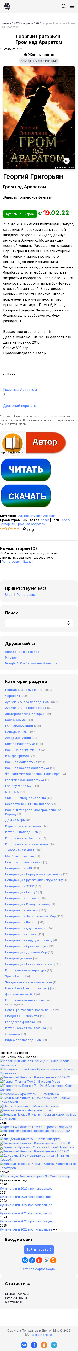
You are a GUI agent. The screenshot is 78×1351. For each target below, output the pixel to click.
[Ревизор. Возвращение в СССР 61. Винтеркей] (34, 1151)
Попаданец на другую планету (28, 940)
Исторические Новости (23, 838)
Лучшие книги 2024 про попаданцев (26, 1221)
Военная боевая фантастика (27, 768)
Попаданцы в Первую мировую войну (33, 874)
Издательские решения (23, 826)
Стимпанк (12, 1034)
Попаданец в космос (21, 934)
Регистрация (11, 561)
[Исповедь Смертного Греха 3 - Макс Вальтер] (35, 1176)
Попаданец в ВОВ (18, 868)
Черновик (12, 696)
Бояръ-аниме (15, 720)
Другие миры (15, 820)
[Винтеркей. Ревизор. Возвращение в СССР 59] (35, 1131)
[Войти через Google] (46, 1260)
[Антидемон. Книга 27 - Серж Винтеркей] (30, 1139)
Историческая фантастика (25, 1028)
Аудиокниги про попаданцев (27, 702)
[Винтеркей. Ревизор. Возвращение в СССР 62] (35, 1077)
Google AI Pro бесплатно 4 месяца (31, 663)
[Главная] (7, 6)
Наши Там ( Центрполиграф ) (27, 988)
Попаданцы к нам (18, 958)
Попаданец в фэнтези (21, 910)
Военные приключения (22, 750)
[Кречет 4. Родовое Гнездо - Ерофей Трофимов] (36, 1127)
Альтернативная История (39, 61)
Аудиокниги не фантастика (25, 707)
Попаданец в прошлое (22, 651)
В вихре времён (17, 756)
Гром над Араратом (31, 524)
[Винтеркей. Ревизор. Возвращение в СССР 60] (35, 1143)
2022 (17, 23)
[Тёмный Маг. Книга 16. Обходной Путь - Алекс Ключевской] (39, 1102)
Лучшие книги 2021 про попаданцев (26, 1196)
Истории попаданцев (21, 832)
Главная (5, 23)
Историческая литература (25, 970)
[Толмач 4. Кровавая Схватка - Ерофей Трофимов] (37, 1147)
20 (37, 23)
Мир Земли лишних (20, 856)
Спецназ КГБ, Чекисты (22, 1016)
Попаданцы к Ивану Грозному (28, 904)
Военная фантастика (21, 762)
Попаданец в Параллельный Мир (30, 916)
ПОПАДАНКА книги (19, 726)
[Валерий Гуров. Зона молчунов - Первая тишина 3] (30, 1081)
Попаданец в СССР (19, 886)
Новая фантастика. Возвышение (29, 1010)
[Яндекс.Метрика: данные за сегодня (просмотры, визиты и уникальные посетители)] (39, 1335)
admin (45, 520)
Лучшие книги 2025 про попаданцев (26, 1229)
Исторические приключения (27, 844)
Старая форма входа (39, 1269)
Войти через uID (39, 1249)
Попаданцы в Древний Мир (26, 952)
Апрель (28, 23)
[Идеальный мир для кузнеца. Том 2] (39, 1065)
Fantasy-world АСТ (19, 786)
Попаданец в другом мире (25, 928)
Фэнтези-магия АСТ (20, 994)
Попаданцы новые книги (24, 689)
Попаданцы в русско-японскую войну (34, 880)
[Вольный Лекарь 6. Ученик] (39, 1118)
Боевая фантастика (20, 744)
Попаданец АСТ (17, 732)
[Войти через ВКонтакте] (25, 1260)
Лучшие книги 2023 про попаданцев (26, 1213)
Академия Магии (18, 738)
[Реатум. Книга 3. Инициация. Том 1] (26, 1110)
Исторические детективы (25, 1000)
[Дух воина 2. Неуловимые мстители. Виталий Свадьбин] (39, 1159)
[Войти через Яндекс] (39, 1260)
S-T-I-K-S (12, 792)
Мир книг (12, 657)
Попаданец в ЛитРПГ (21, 922)
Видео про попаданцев (23, 1040)
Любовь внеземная (20, 850)
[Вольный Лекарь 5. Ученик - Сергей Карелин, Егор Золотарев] (39, 1168)
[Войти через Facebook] (32, 1260)
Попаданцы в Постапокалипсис (29, 964)
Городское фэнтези (20, 1022)
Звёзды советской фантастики (28, 982)
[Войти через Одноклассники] (53, 1260)
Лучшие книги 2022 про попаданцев (26, 1205)
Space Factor (14, 976)
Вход (27, 561)
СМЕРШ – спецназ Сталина (25, 798)
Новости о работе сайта (23, 862)
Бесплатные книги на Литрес (27, 804)
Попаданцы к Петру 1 (21, 892)
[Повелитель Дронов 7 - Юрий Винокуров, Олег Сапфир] (39, 1089)
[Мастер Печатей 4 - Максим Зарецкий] (29, 1106)
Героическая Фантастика (24, 780)
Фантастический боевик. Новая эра (32, 774)
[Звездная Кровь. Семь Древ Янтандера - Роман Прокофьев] (39, 1073)
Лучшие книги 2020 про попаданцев (26, 1188)
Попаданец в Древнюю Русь (26, 946)
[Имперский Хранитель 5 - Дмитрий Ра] (29, 1094)
